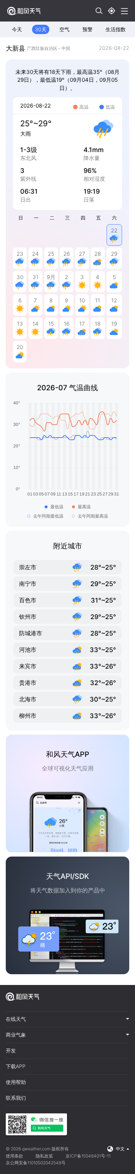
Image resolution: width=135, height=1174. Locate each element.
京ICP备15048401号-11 (88, 1156)
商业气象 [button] (16, 1035)
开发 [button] (11, 1050)
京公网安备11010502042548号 (36, 1162)
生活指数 (115, 29)
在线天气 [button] (16, 1019)
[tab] (67, 1019)
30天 (40, 29)
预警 (87, 29)
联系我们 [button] (16, 1098)
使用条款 (14, 1156)
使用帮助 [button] (16, 1082)
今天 (17, 29)
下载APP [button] (16, 1066)
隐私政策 (44, 1156)
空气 (64, 29)
